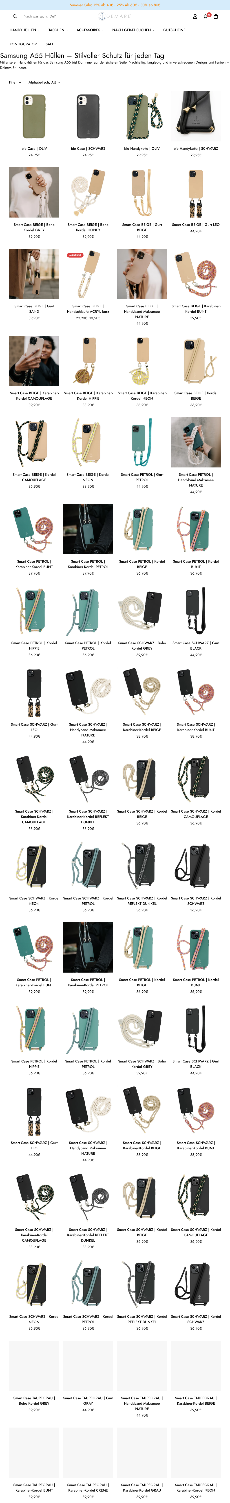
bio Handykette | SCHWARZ (196, 148)
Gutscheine (174, 30)
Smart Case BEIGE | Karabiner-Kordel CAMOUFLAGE (34, 395)
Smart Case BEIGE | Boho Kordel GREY (34, 227)
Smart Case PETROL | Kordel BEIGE (142, 564)
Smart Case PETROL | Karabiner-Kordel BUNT (34, 564)
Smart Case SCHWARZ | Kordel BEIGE (142, 814)
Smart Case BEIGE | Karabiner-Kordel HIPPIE (88, 395)
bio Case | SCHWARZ (88, 148)
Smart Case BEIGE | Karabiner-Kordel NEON (142, 395)
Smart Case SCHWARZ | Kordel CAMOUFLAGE (196, 814)
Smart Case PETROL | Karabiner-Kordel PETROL (88, 564)
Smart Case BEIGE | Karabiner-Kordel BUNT (196, 309)
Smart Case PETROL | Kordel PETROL (88, 645)
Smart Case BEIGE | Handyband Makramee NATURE (142, 312)
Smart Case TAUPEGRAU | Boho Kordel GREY (34, 1400)
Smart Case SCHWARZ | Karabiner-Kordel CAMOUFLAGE (34, 817)
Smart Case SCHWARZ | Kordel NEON (34, 901)
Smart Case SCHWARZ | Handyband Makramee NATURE (88, 730)
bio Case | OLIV (34, 148)
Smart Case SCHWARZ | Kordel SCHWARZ (196, 901)
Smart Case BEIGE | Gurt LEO (196, 224)
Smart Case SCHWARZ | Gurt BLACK (195, 645)
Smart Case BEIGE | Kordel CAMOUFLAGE (34, 477)
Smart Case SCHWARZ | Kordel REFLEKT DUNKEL (142, 901)
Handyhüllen (23, 30)
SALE (50, 44)
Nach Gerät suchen (131, 30)
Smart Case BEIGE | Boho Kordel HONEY (88, 227)
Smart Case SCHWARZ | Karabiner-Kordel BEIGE (142, 727)
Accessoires (88, 30)
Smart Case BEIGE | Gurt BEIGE (142, 227)
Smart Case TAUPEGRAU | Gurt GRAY (88, 1400)
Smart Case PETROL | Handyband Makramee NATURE (196, 480)
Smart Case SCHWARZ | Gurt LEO (34, 727)
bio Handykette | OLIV (142, 148)
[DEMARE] (115, 16)
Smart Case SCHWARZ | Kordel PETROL (88, 901)
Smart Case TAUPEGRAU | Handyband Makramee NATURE (142, 1403)
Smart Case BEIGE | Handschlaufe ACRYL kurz (88, 309)
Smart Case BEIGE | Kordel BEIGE (195, 395)
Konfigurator (23, 44)
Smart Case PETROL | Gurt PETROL (142, 477)
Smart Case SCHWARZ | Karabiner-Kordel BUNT (196, 727)
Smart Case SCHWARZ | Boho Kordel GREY (142, 645)
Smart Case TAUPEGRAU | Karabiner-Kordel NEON (196, 1487)
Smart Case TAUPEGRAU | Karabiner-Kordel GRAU (142, 1487)
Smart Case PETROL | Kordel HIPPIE (34, 645)
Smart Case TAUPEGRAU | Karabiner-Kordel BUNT (34, 1487)
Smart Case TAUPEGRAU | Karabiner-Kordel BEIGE (196, 1400)
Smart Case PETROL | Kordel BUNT (196, 564)
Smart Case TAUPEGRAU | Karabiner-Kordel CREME (88, 1487)
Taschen (56, 30)
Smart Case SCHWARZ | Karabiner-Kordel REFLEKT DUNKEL (88, 817)
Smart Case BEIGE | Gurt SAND (34, 309)
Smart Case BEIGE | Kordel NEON (88, 477)
